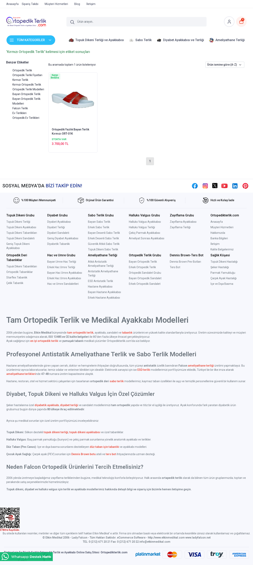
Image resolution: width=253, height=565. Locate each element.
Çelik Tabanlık (14, 283)
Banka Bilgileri (219, 238)
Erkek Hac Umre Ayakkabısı (64, 278)
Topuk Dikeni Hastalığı (224, 261)
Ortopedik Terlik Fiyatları (27, 75)
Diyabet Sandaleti (58, 232)
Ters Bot (175, 267)
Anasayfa (217, 221)
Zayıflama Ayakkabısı (183, 221)
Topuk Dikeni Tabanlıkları (21, 232)
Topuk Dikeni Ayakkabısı (21, 227)
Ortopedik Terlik (22, 70)
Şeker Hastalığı (220, 267)
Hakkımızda (218, 232)
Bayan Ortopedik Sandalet (145, 278)
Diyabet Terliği (56, 227)
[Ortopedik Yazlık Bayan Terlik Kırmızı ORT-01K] (73, 99)
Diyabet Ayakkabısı (59, 221)
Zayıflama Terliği (180, 227)
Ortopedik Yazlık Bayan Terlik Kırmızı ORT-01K (70, 131)
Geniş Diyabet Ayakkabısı (62, 238)
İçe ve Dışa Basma (222, 283)
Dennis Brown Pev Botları (185, 261)
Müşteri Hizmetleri (222, 227)
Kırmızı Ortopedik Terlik (26, 84)
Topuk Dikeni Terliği (18, 221)
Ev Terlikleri (19, 113)
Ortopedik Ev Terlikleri (25, 117)
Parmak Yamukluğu (223, 272)
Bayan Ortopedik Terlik (26, 94)
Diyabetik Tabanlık (58, 243)
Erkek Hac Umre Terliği (61, 267)
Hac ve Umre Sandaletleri (63, 283)
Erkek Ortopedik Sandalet (144, 283)
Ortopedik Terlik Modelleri (28, 89)
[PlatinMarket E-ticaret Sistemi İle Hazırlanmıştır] (148, 554)
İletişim (215, 243)
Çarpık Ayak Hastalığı (224, 278)
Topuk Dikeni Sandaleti (20, 238)
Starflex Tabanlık (16, 277)
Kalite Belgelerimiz (222, 249)
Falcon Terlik (20, 108)
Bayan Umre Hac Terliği (61, 261)
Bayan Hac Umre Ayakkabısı (64, 272)
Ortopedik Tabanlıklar (19, 272)
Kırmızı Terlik (20, 79)
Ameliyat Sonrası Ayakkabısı (146, 238)
